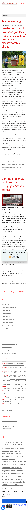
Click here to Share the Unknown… (9, 421)
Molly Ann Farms (5, 304)
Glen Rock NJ (17, 446)
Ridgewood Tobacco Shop (7, 341)
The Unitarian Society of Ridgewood (10, 325)
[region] (14, 498)
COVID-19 (3, 446)
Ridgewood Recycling (11, 476)
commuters (12, 283)
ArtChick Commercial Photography (9, 344)
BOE (14, 444)
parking (7, 451)
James (14, 25)
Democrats (12, 447)
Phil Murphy (12, 451)
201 (3, 442)
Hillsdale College (5, 350)
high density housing (6, 448)
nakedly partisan (19, 283)
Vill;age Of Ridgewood (10, 167)
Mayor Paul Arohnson (13, 164)
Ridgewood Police (6, 316)
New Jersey (15, 448)
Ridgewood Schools (16, 166)
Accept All (14, 500)
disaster (6, 164)
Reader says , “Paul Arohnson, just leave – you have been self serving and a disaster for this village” (13, 37)
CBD (16, 444)
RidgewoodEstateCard (8, 461)
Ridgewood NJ (21, 164)
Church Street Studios (7, 347)
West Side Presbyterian (7, 338)
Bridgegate (6, 283)
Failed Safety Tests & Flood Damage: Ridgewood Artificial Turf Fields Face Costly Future (14, 368)
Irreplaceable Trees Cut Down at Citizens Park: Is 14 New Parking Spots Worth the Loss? (14, 364)
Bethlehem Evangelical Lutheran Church (11, 353)
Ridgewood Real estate (7, 166)
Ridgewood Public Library (7, 322)
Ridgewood (21, 451)
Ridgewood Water (5, 328)
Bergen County (10, 161)
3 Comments (20, 25)
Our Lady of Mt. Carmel (7, 335)
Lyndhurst (16, 161)
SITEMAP (5, 431)
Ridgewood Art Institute (8, 453)
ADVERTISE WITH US (7, 428)
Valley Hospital (5, 331)
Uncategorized (9, 281)
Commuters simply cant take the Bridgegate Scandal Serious (13, 184)
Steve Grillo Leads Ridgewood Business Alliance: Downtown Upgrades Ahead (13, 396)
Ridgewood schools (15, 479)
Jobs (11, 448)
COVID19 (7, 447)
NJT (18, 448)
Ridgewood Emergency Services (9, 307)
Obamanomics (22, 448)
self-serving (13, 285)
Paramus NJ (4, 451)
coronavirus (21, 444)
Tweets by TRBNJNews (7, 410)
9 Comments (23, 175)
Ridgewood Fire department (8, 319)
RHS (16, 451)
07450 (6, 442)
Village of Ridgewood (6, 313)
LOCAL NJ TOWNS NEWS (8, 426)
